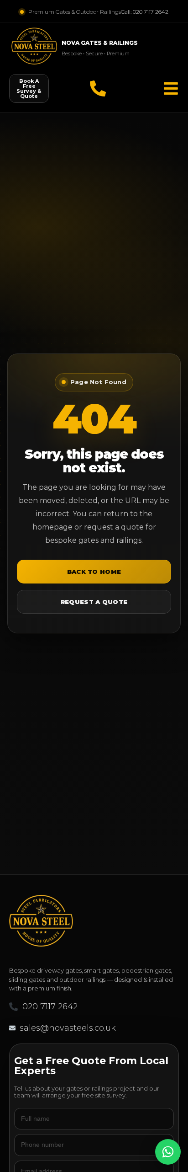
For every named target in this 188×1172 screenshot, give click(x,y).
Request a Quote (94, 601)
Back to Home (94, 571)
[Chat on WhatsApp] (168, 1152)
